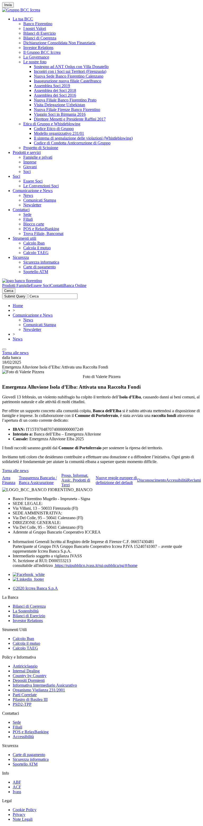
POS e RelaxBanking (41, 229)
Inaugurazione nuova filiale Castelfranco (67, 81)
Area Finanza (8, 480)
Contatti (56, 285)
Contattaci (21, 209)
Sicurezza (21, 257)
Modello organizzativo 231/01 (59, 133)
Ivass (17, 791)
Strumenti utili (24, 238)
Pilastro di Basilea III (30, 699)
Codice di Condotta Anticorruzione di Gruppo (72, 143)
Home (18, 305)
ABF (17, 782)
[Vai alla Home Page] (22, 280)
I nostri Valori (34, 28)
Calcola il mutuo (37, 248)
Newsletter (32, 205)
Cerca (8, 291)
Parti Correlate (25, 694)
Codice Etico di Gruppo (54, 128)
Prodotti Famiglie (16, 285)
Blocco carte (33, 224)
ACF (17, 787)
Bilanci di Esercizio (39, 33)
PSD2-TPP (22, 704)
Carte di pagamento (39, 267)
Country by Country (30, 675)
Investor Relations (38, 47)
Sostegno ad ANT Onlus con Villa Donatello (71, 66)
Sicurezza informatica (41, 262)
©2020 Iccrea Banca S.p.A (35, 588)
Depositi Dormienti (29, 680)
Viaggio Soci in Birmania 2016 (60, 114)
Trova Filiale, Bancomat (43, 233)
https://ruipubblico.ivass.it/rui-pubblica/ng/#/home (95, 565)
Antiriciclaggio (25, 666)
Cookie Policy (24, 809)
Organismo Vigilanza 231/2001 (39, 690)
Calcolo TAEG (36, 252)
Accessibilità (176, 480)
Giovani (30, 167)
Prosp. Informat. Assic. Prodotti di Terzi (75, 480)
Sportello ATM (35, 271)
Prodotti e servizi (27, 152)
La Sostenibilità (26, 611)
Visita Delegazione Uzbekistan (59, 105)
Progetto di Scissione (40, 147)
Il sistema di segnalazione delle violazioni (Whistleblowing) (83, 138)
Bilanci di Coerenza (39, 38)
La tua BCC (23, 19)
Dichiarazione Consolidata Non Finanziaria (59, 43)
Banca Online (74, 285)
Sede (27, 214)
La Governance (36, 57)
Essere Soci (33, 181)
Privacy (19, 814)
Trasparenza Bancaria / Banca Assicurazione (38, 480)
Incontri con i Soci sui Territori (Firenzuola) (70, 71)
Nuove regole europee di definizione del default (116, 480)
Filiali (28, 219)
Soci (27, 171)
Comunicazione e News (33, 190)
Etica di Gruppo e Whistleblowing (51, 124)
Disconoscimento (151, 480)
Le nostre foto (35, 62)
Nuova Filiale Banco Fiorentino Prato (65, 100)
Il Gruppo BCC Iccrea (42, 52)
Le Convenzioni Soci (41, 186)
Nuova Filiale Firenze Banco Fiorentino (67, 109)
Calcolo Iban (34, 243)
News (28, 195)
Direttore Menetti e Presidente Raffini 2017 (70, 119)
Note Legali (23, 819)
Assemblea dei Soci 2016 (55, 95)
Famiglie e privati (37, 157)
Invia (8, 5)
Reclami (194, 480)
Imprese (29, 162)
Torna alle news (15, 352)
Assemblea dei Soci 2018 (55, 90)
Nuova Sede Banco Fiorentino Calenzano (68, 76)
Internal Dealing (26, 671)
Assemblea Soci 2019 (52, 85)
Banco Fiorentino (37, 23)
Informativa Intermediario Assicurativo (45, 685)
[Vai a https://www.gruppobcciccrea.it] (21, 10)
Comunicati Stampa (39, 200)
